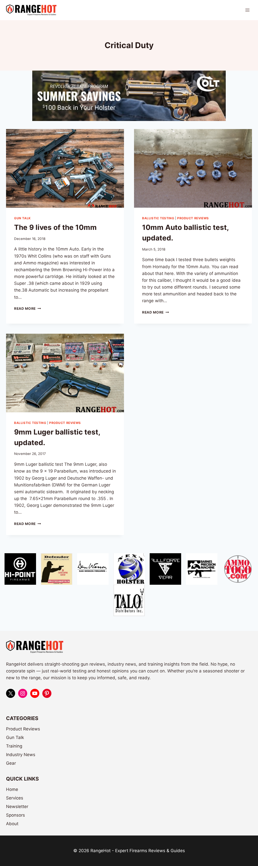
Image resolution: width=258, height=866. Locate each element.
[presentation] (65, 168)
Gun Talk (22, 218)
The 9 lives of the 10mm (55, 227)
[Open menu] (247, 10)
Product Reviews (193, 218)
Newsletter (17, 806)
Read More (27, 308)
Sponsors (15, 815)
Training (14, 746)
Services (14, 797)
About (12, 823)
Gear (11, 763)
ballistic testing (158, 218)
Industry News (20, 754)
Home (12, 789)
